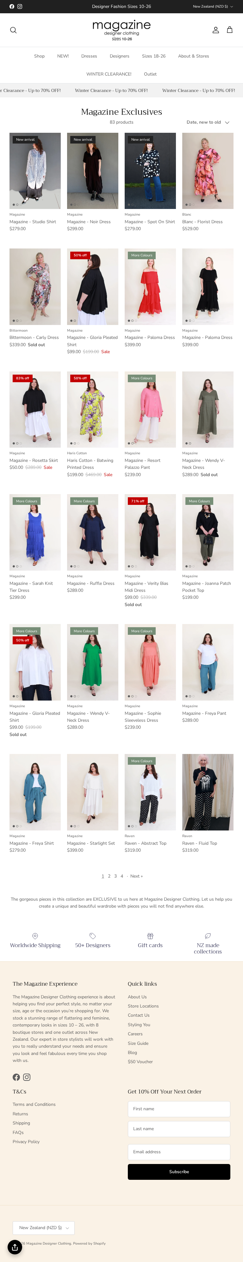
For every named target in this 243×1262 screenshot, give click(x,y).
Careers (135, 1034)
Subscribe (179, 1172)
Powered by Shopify (89, 1243)
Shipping (21, 1123)
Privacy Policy (26, 1142)
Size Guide (138, 1043)
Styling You (139, 1025)
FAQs (18, 1133)
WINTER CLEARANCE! (108, 74)
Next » (136, 876)
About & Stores (193, 56)
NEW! (63, 56)
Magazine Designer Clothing (48, 1243)
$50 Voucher (140, 1062)
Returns (20, 1114)
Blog (132, 1053)
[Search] (13, 30)
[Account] (214, 30)
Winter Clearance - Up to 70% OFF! (107, 90)
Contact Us (139, 1015)
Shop (39, 56)
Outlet (150, 74)
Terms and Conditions (34, 1104)
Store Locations (143, 1006)
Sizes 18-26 (153, 56)
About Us (137, 997)
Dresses (89, 56)
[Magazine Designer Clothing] (121, 30)
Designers (119, 56)
